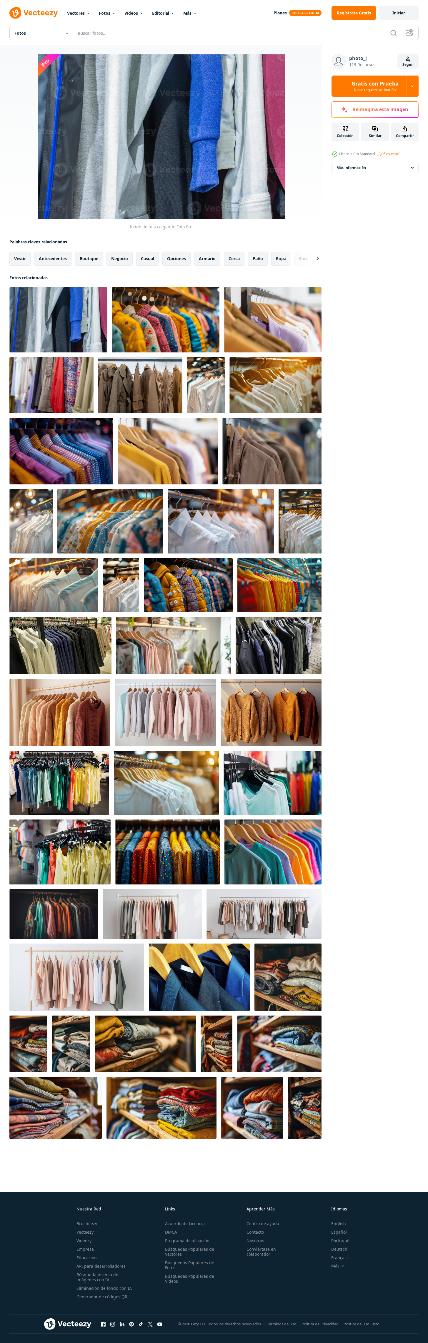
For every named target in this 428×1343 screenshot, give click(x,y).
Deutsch (339, 1249)
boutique (89, 258)
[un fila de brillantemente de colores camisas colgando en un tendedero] (273, 851)
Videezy (83, 1240)
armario (207, 258)
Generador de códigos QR (101, 1296)
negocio (119, 258)
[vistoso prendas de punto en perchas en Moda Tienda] (165, 319)
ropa (281, 258)
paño (258, 258)
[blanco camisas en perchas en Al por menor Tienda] (221, 521)
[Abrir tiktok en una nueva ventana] (141, 1324)
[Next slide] (312, 259)
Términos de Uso (282, 1324)
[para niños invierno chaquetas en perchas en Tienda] (188, 585)
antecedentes (53, 258)
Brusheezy (86, 1223)
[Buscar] (393, 32)
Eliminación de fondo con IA (104, 1288)
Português (341, 1240)
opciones (176, 258)
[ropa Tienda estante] (59, 783)
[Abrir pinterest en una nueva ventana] (131, 1324)
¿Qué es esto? (388, 153)
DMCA (171, 1232)
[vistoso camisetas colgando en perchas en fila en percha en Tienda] (279, 585)
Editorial (160, 13)
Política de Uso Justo (361, 1324)
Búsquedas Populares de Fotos (189, 1265)
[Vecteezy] (33, 13)
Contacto (255, 1232)
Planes (280, 13)
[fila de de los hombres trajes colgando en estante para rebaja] (199, 977)
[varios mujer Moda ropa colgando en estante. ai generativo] (152, 914)
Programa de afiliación (187, 1240)
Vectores (76, 13)
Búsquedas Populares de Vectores (189, 1251)
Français (339, 1257)
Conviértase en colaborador (261, 1251)
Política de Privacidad (320, 1324)
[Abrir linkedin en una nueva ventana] (122, 1324)
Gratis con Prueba (375, 86)
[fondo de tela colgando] (58, 319)
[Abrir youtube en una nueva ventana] (159, 1324)
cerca (234, 258)
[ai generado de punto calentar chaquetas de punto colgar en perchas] (59, 712)
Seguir (408, 64)
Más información (351, 167)
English (338, 1223)
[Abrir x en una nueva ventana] (150, 1324)
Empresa (85, 1249)
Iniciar (398, 13)
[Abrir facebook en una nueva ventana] (103, 1324)
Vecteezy (85, 1232)
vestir (20, 258)
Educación (86, 1257)
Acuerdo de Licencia (185, 1223)
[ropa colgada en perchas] (279, 645)
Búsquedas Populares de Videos (189, 1278)
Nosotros (255, 1240)
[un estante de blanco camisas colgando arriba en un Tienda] (53, 585)
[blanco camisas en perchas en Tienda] (31, 521)
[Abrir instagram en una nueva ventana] (112, 1324)
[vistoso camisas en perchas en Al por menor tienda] (61, 451)
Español (339, 1232)
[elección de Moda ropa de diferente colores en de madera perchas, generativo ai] (53, 914)
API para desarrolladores (101, 1266)
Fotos (104, 13)
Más (187, 13)
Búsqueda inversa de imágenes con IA (97, 1277)
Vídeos (131, 13)
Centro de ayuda (263, 1223)
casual (147, 258)
